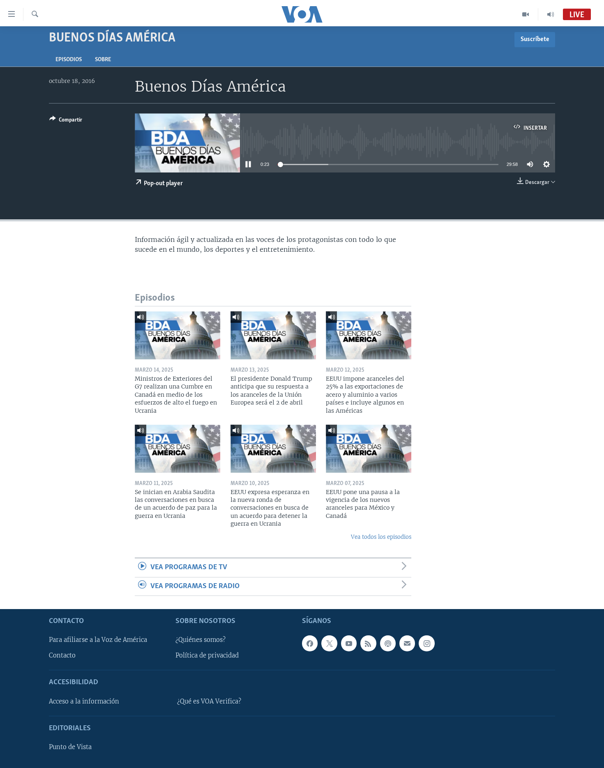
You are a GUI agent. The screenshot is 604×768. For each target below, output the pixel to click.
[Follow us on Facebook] (310, 643)
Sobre (103, 60)
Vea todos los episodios (381, 536)
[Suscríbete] (407, 643)
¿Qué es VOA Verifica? (209, 701)
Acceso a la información (84, 701)
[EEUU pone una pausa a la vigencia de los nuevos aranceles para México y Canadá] (368, 449)
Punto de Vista (70, 747)
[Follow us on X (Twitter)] (329, 643)
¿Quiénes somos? (200, 640)
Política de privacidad (207, 655)
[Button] (65, 121)
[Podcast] (388, 643)
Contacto (62, 655)
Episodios (68, 60)
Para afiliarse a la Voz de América (98, 640)
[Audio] (550, 14)
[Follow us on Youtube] (349, 643)
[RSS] (368, 643)
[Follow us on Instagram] (426, 643)
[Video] (525, 14)
